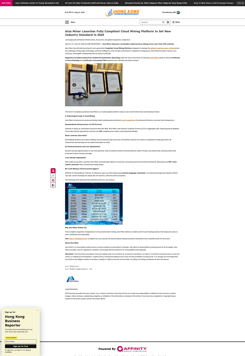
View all (240, 3)
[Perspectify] (53, 175)
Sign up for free (20, 346)
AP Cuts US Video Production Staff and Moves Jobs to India (91, 3)
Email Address (11, 338)
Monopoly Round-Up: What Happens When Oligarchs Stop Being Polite (156, 3)
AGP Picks (6, 3)
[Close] (37, 310)
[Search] (163, 22)
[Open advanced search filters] (168, 22)
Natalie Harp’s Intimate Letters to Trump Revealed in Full (33, 3)
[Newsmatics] (53, 185)
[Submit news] (53, 170)
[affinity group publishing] (53, 180)
